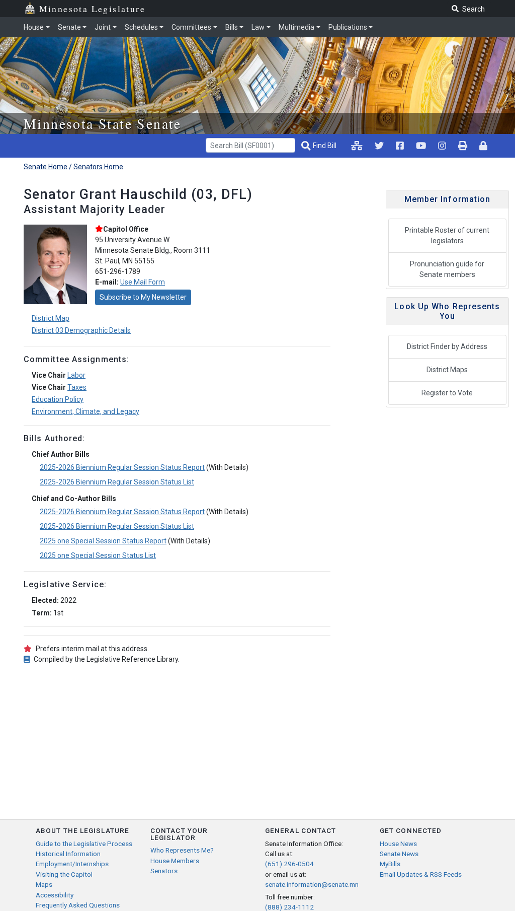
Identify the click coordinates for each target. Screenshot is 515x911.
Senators (164, 871)
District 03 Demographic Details (81, 330)
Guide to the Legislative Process (84, 843)
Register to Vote (447, 393)
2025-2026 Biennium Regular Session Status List (117, 482)
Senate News (399, 854)
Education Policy (57, 399)
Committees (191, 27)
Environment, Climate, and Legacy (85, 411)
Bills (231, 27)
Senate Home (45, 167)
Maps (44, 884)
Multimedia (296, 27)
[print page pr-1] (462, 145)
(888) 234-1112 (289, 907)
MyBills (390, 864)
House (34, 27)
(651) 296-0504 (289, 864)
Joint (103, 27)
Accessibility (54, 895)
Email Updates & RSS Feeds (421, 874)
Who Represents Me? (182, 850)
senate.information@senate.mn (312, 884)
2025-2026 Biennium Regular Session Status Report (122, 467)
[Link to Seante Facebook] (400, 145)
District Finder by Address (447, 346)
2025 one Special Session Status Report (103, 541)
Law (258, 27)
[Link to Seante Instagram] (379, 145)
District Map (50, 318)
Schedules (141, 27)
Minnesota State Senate (103, 123)
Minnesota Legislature (92, 9)
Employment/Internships (72, 864)
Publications (347, 27)
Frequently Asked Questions (78, 905)
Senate (69, 27)
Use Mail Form (142, 282)
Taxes (77, 387)
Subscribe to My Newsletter (143, 297)
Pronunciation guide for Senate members (447, 269)
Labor (76, 375)
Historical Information (68, 854)
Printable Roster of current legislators (447, 235)
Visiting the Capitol (64, 874)
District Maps (447, 370)
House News (398, 843)
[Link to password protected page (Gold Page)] (483, 145)
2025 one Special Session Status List (98, 555)
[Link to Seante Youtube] (421, 145)
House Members (174, 861)
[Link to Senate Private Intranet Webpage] (357, 145)
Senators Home (98, 167)
